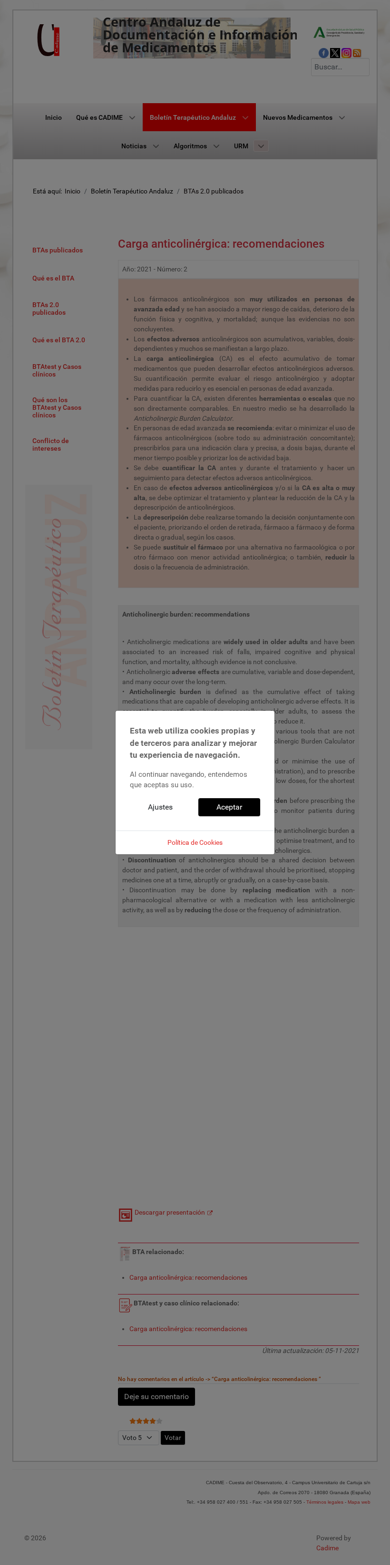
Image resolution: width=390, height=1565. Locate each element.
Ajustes (160, 806)
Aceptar (229, 806)
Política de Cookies (195, 842)
